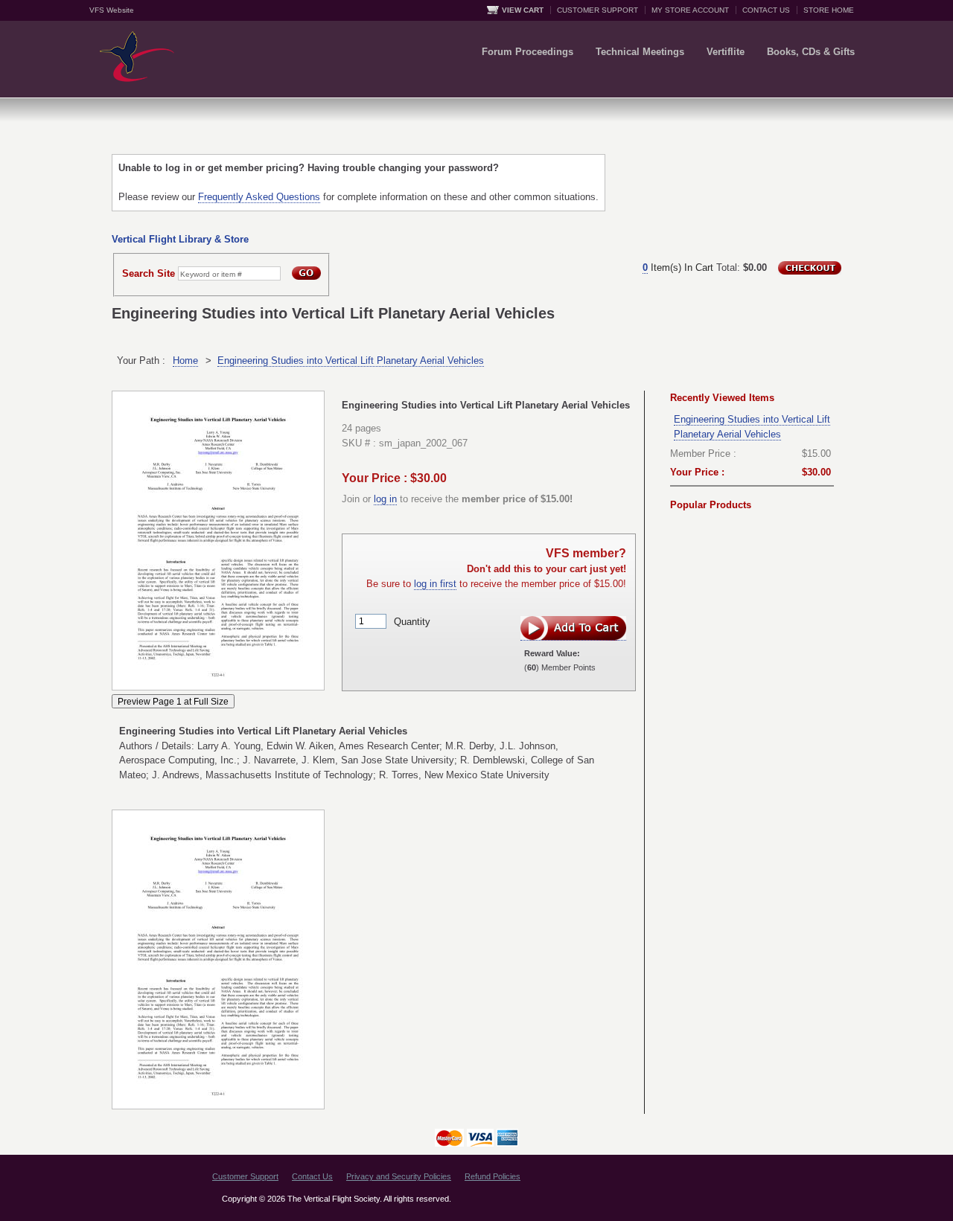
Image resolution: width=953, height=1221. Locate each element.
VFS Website (111, 10)
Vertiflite (726, 51)
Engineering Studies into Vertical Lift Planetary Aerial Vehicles (350, 360)
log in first (435, 583)
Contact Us (312, 1176)
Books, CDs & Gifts (811, 51)
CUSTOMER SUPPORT (597, 10)
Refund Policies (492, 1176)
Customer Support (245, 1176)
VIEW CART (523, 10)
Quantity (412, 620)
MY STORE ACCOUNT (690, 10)
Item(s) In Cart (678, 267)
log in (385, 498)
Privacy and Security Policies (398, 1176)
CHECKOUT (809, 268)
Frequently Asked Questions (259, 196)
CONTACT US (766, 10)
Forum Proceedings (527, 51)
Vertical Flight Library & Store (180, 239)
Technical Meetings (640, 51)
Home (185, 360)
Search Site (148, 273)
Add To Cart (573, 628)
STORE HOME (828, 10)
